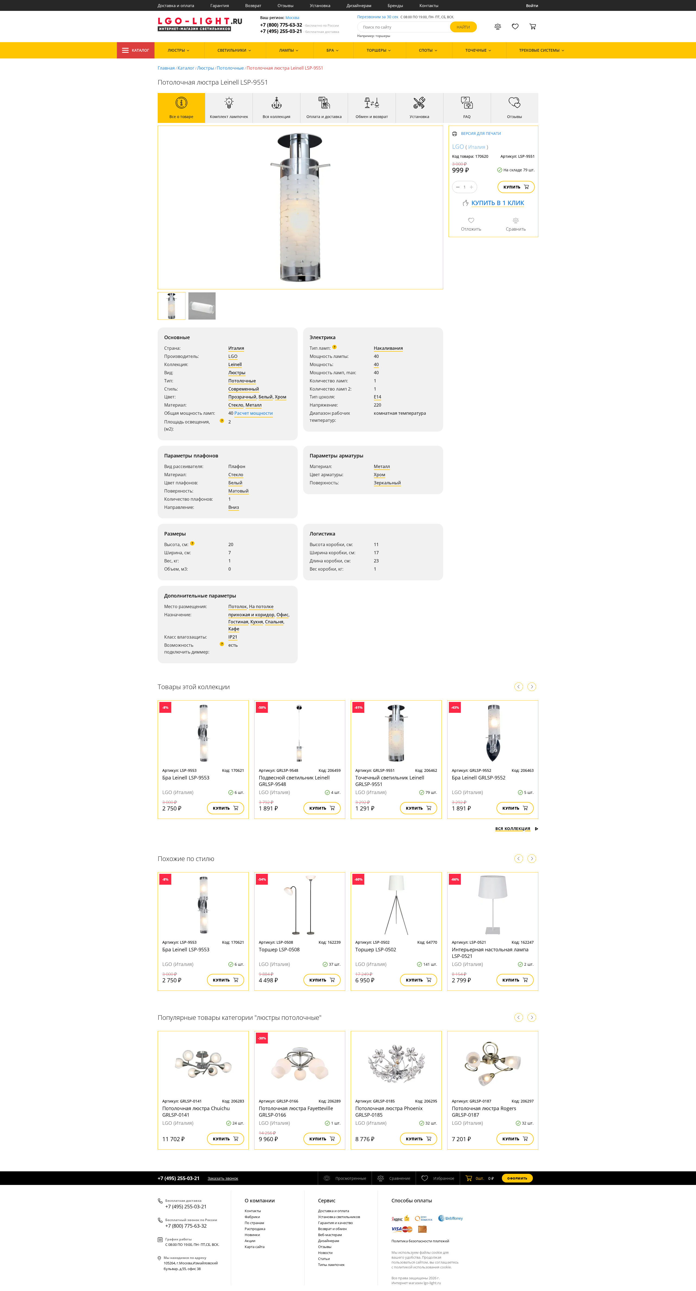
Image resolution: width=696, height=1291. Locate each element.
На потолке (261, 606)
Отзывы (286, 5)
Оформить (517, 1178)
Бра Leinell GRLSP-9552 (478, 777)
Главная (166, 68)
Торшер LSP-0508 (279, 949)
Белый (266, 397)
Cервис (326, 1200)
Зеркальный (387, 483)
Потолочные (230, 68)
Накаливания (388, 348)
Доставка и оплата (176, 5)
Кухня (256, 622)
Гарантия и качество (335, 1222)
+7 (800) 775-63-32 (299, 25)
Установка (320, 5)
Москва (292, 18)
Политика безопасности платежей (420, 1241)
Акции (250, 1240)
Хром (280, 397)
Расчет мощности (253, 413)
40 (376, 364)
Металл (254, 405)
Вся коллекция (512, 828)
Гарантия (219, 5)
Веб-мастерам (330, 1234)
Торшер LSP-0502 (375, 949)
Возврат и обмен (332, 1228)
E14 (377, 397)
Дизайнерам (359, 5)
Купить (512, 187)
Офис (282, 615)
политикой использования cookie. (423, 1267)
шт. (480, 1178)
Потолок (237, 606)
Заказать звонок (223, 1178)
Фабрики (252, 1216)
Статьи (324, 1258)
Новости (325, 1252)
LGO (233, 356)
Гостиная (238, 622)
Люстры (205, 68)
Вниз (233, 507)
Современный (243, 389)
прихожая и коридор (251, 615)
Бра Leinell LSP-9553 (185, 777)
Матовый (238, 491)
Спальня (274, 622)
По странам (254, 1222)
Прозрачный (242, 397)
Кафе (233, 629)
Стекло (235, 405)
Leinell (235, 364)
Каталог (140, 50)
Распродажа (255, 1228)
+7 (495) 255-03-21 (299, 31)
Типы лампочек (331, 1264)
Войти (532, 5)
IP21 (232, 637)
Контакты (429, 5)
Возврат (253, 5)
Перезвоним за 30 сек (377, 17)
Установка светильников (339, 1216)
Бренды (395, 5)
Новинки (252, 1234)
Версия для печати (481, 134)
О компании (260, 1200)
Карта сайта (255, 1246)
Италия (236, 348)
